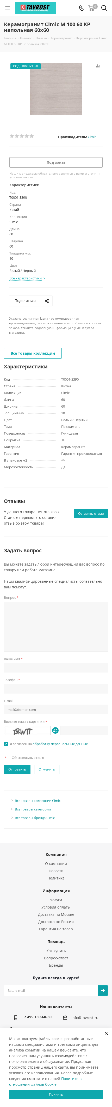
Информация (56, 890)
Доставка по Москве (56, 914)
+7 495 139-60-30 (37, 1016)
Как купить (56, 950)
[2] (17, 136)
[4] (26, 136)
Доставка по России (56, 921)
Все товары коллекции (33, 353)
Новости (56, 870)
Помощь (56, 941)
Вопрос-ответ (56, 957)
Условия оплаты (56, 907)
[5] (31, 136)
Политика (56, 878)
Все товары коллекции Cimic (37, 800)
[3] (22, 136)
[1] (12, 136)
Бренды (56, 965)
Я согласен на (49, 743)
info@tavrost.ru (84, 1017)
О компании (56, 863)
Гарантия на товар (56, 928)
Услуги (56, 899)
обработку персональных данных (60, 743)
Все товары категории (33, 809)
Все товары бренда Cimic (35, 817)
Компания (56, 854)
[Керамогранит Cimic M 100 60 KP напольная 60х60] (56, 89)
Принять (56, 1094)
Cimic (92, 136)
